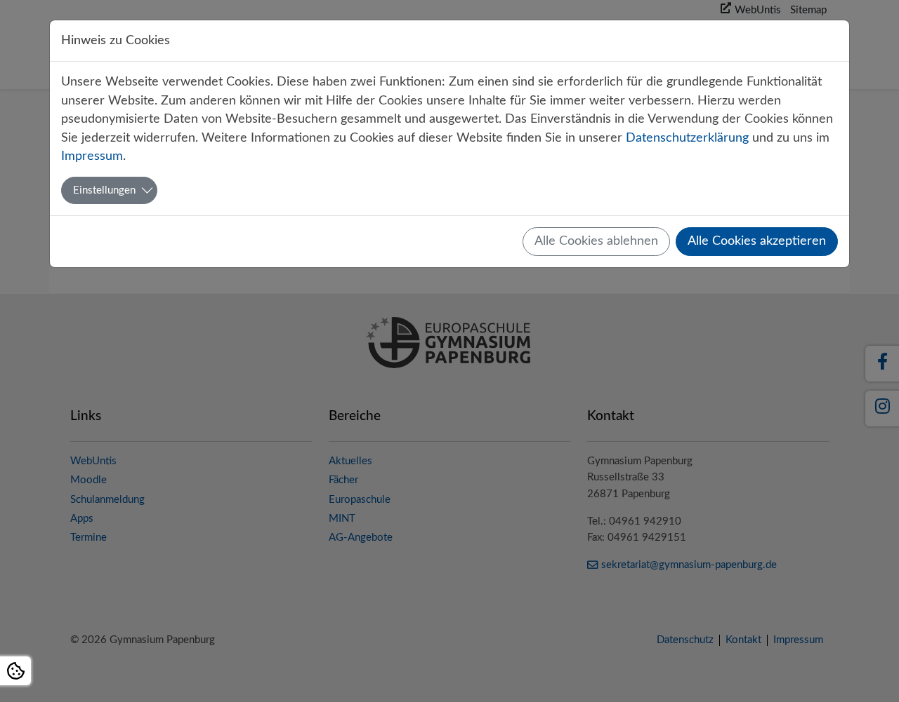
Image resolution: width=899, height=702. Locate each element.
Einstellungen (104, 190)
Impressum (92, 156)
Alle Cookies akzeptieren (757, 241)
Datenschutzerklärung (687, 138)
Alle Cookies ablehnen (596, 241)
